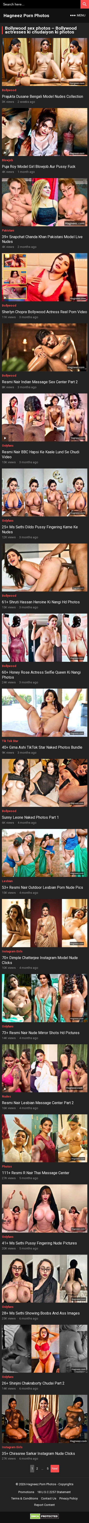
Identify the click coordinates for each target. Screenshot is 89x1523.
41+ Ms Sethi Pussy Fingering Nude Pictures (39, 1243)
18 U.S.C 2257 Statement (54, 1492)
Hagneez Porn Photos (26, 15)
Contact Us (48, 1498)
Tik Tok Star (10, 741)
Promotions (26, 1492)
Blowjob (7, 160)
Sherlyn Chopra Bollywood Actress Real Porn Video (44, 312)
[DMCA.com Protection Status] (44, 1518)
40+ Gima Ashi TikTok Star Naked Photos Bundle (42, 747)
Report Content (44, 1505)
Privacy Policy (68, 1498)
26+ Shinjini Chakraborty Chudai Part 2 (33, 1383)
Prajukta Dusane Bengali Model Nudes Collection (42, 96)
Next (55, 1468)
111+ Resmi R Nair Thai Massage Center (35, 1173)
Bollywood (9, 90)
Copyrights (65, 1484)
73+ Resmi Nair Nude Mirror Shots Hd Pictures (41, 1033)
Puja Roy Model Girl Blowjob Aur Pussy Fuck (38, 166)
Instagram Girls (12, 951)
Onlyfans (8, 445)
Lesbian (7, 881)
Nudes (6, 1096)
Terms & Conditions (24, 1498)
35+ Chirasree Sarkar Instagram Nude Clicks (38, 1453)
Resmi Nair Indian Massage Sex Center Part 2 (40, 382)
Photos (7, 1166)
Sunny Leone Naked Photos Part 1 (30, 817)
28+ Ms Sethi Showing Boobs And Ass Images (41, 1313)
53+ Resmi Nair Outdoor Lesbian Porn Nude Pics (42, 887)
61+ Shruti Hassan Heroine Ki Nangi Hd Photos (41, 602)
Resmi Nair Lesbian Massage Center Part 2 (38, 1103)
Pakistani (8, 230)
